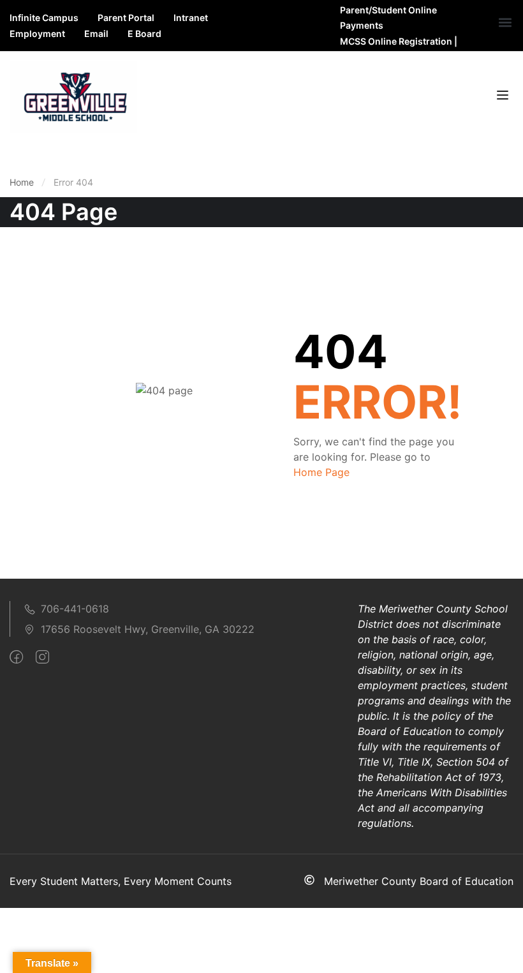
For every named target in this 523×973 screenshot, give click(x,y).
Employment (37, 33)
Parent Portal (126, 17)
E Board (144, 33)
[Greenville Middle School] (73, 96)
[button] (504, 22)
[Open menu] (504, 97)
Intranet (190, 17)
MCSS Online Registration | (398, 41)
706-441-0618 (75, 608)
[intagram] (42, 657)
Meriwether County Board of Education (418, 881)
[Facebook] (16, 657)
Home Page (321, 472)
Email (96, 33)
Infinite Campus (44, 17)
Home (22, 182)
